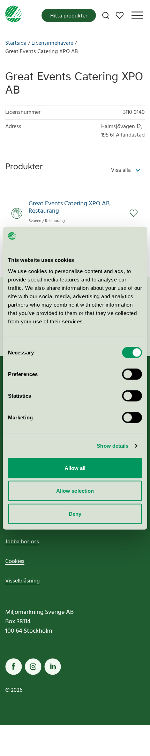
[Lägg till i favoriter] (137, 213)
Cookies (14, 561)
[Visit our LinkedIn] (52, 666)
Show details (112, 446)
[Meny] (137, 15)
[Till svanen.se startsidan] (13, 15)
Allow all (75, 468)
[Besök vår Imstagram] (33, 666)
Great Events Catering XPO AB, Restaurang (70, 207)
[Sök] (106, 15)
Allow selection (75, 491)
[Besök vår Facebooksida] (13, 666)
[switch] (132, 374)
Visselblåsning (22, 581)
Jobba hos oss (22, 541)
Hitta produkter (68, 16)
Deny (75, 513)
